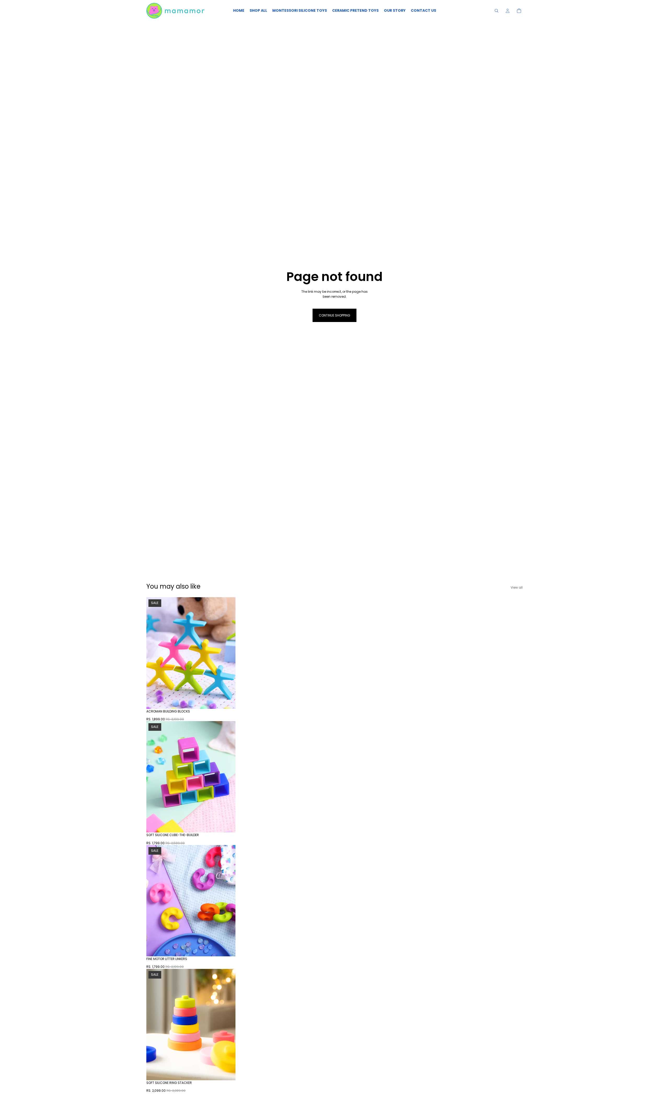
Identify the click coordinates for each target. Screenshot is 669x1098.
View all (517, 587)
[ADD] (227, 700)
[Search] (496, 10)
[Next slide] (227, 653)
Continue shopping (334, 315)
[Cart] (519, 10)
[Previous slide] (154, 653)
